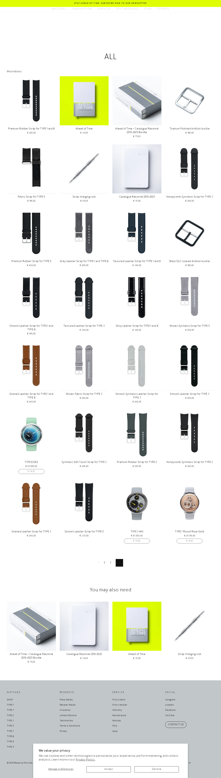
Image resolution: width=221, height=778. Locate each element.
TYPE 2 (10, 716)
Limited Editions (68, 716)
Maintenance (119, 716)
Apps (115, 731)
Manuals (116, 721)
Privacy (63, 731)
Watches (59, 9)
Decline (156, 769)
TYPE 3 (10, 721)
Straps (163, 9)
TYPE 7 (10, 731)
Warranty (117, 710)
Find (148, 9)
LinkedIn (169, 705)
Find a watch (119, 700)
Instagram (170, 700)
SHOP (10, 700)
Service (104, 9)
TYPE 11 (10, 747)
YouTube (170, 716)
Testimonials (127, 9)
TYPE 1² (10, 710)
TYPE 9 (10, 742)
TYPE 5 (10, 726)
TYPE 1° (10, 705)
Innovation (82, 9)
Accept (108, 769)
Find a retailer (119, 705)
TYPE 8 (10, 736)
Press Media (66, 700)
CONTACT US (176, 724)
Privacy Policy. (85, 759)
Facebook (170, 710)
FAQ (114, 726)
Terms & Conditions (70, 726)
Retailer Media (67, 705)
